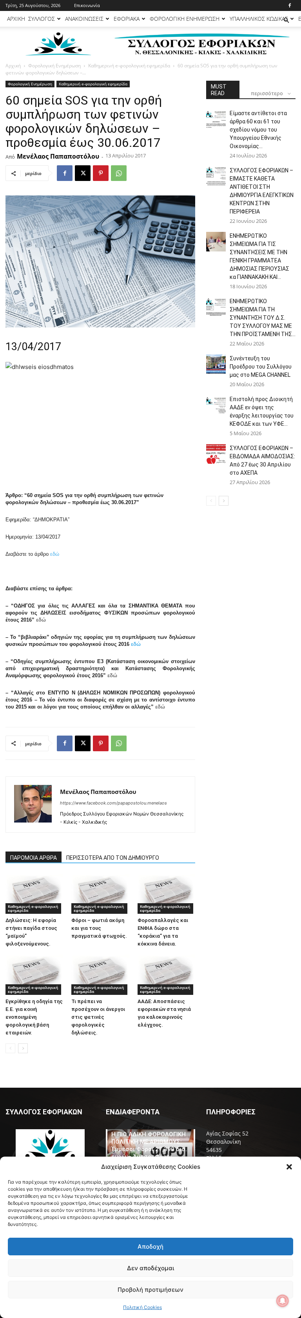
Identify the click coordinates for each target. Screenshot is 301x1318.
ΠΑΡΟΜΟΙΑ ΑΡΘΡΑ (33, 858)
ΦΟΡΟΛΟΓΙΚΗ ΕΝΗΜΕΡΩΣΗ (184, 18)
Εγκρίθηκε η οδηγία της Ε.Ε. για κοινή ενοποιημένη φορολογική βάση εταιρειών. (34, 1017)
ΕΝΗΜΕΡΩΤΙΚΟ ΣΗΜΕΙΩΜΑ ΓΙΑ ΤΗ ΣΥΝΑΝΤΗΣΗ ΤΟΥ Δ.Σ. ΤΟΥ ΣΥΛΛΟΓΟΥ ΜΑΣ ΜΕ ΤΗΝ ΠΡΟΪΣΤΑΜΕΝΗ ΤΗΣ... (263, 317)
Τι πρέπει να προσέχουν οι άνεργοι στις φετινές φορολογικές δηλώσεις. (98, 1017)
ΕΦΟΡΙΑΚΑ (127, 18)
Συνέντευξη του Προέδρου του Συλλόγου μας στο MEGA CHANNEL (261, 366)
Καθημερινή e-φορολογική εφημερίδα (129, 65)
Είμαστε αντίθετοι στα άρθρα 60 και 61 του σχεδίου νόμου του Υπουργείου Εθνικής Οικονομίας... (258, 129)
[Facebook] (290, 5)
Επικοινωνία (87, 5)
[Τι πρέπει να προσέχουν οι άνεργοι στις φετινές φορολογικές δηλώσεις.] (100, 975)
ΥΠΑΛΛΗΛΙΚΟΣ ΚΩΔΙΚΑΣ (259, 18)
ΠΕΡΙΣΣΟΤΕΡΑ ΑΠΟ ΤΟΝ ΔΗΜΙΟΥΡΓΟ (112, 858)
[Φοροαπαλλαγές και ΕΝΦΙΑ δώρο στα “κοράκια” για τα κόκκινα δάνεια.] (166, 894)
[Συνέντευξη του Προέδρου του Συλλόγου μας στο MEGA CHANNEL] (216, 364)
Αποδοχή (150, 1246)
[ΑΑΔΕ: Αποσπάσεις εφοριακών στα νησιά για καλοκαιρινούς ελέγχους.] (166, 975)
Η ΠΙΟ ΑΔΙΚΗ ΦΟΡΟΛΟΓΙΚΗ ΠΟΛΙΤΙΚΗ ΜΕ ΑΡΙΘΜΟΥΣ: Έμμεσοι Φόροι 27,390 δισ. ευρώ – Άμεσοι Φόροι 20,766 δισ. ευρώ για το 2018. (149, 1153)
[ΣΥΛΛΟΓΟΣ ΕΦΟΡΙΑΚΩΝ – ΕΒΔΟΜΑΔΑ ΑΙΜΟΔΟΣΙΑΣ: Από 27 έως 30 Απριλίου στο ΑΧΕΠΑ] (216, 454)
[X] (83, 173)
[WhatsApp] (119, 173)
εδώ (54, 554)
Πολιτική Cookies (142, 1307)
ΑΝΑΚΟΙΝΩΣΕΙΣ (84, 18)
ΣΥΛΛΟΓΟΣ (41, 18)
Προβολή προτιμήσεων (150, 1289)
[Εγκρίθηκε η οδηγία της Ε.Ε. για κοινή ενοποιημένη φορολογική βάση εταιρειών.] (34, 975)
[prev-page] (10, 1048)
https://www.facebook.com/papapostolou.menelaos (113, 803)
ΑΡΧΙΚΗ (16, 18)
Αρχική (13, 65)
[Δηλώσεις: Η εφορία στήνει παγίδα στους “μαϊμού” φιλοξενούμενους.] (34, 894)
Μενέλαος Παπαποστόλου (58, 156)
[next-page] (23, 1048)
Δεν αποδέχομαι (150, 1268)
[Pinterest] (101, 173)
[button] (289, 1167)
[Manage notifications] (282, 1300)
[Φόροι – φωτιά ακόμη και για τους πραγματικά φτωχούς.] (100, 894)
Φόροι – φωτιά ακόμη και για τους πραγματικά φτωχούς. (99, 928)
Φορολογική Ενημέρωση (54, 65)
